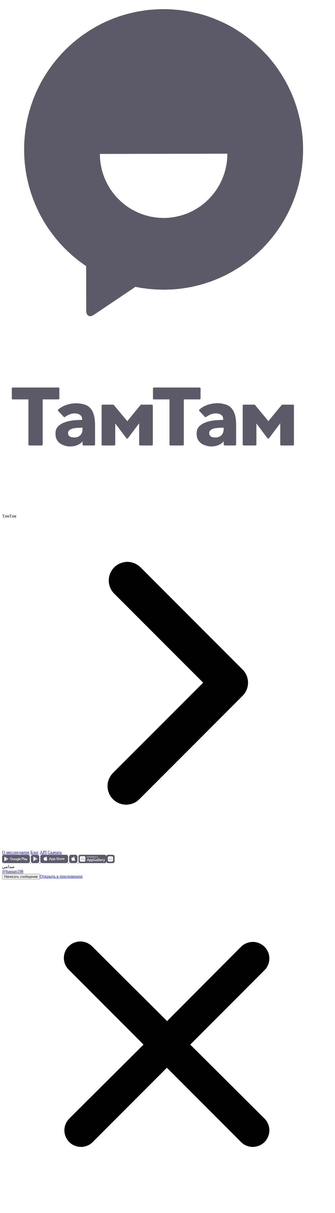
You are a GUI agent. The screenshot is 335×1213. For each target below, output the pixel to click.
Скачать (55, 852)
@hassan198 (12, 871)
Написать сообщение (21, 877)
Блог (34, 852)
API (43, 852)
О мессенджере (15, 852)
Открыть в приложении (61, 876)
